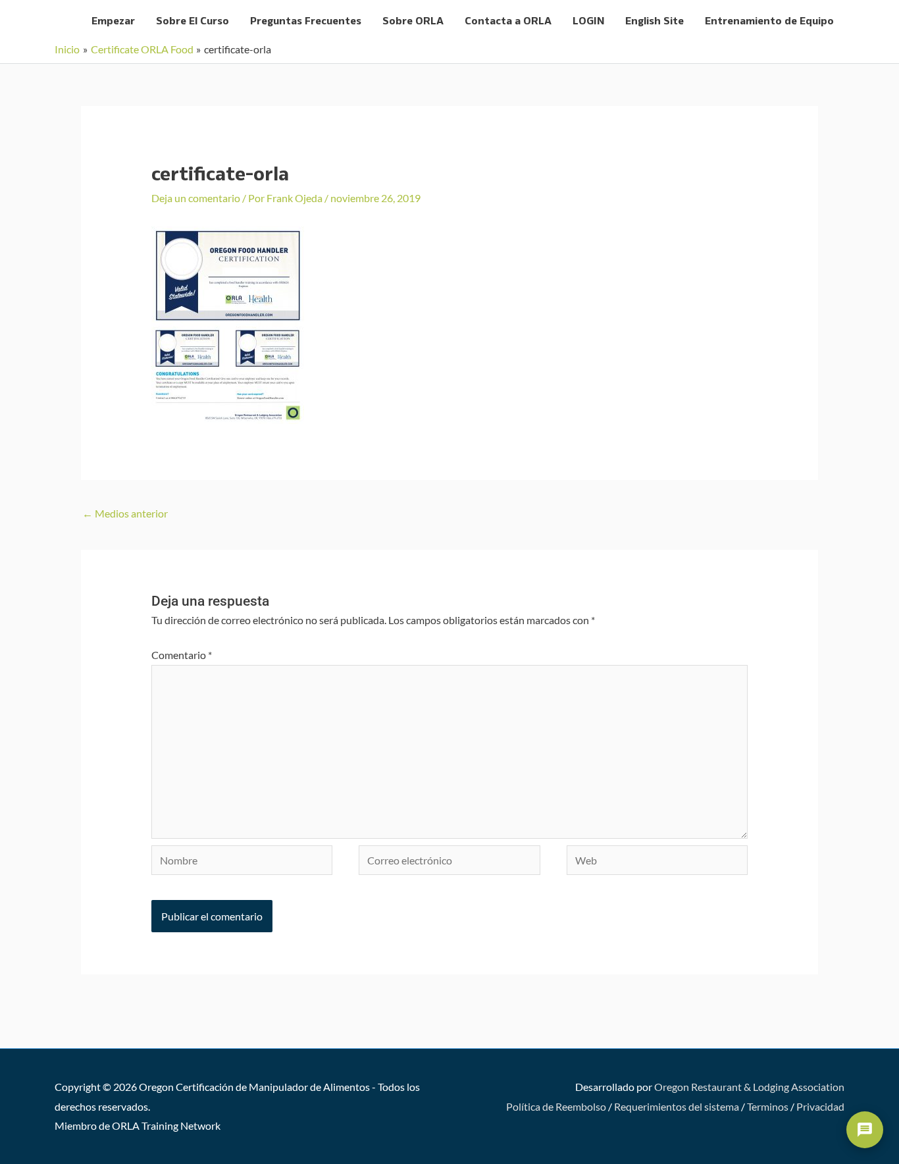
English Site (654, 21)
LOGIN (588, 21)
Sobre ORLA (413, 21)
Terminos (767, 1106)
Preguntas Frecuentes (305, 21)
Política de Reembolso (556, 1106)
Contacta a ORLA (508, 21)
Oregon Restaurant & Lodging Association (749, 1086)
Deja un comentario (195, 198)
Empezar (113, 21)
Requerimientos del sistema (676, 1106)
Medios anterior (125, 513)
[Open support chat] (864, 1129)
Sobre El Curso (192, 21)
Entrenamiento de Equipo (769, 21)
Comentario (181, 654)
